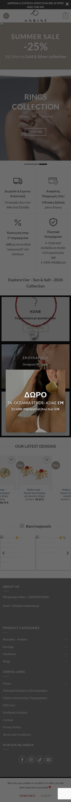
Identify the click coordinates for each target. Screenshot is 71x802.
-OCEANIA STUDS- (28, 402)
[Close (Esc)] (67, 4)
